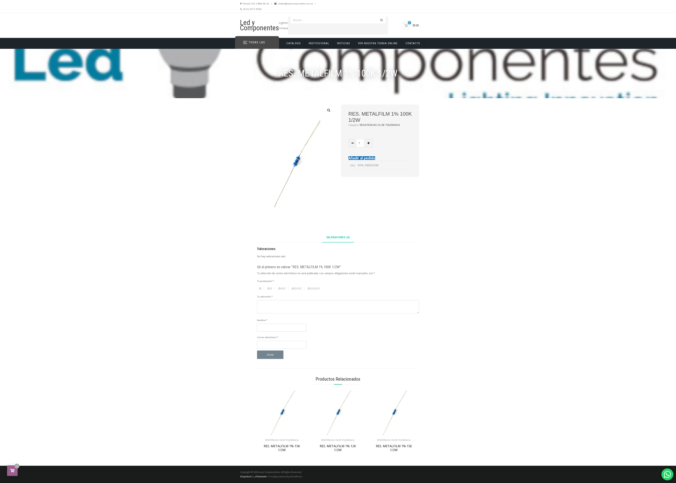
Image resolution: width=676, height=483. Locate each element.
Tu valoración (265, 296)
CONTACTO (413, 43)
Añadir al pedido (361, 158)
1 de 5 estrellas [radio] (261, 288)
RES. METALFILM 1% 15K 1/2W (282, 448)
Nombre (262, 320)
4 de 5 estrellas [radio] (298, 288)
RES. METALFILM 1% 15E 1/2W (394, 448)
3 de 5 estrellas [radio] (283, 288)
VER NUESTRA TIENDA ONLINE (378, 43)
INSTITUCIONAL (319, 43)
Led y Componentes (259, 25)
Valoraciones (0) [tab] (338, 237)
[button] (329, 110)
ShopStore (246, 476)
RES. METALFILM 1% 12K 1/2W (338, 448)
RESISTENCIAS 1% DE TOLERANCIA (380, 125)
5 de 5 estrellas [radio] (315, 288)
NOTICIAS (343, 43)
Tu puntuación (265, 281)
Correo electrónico (267, 337)
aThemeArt (261, 476)
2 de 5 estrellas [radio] (271, 288)
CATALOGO (293, 43)
